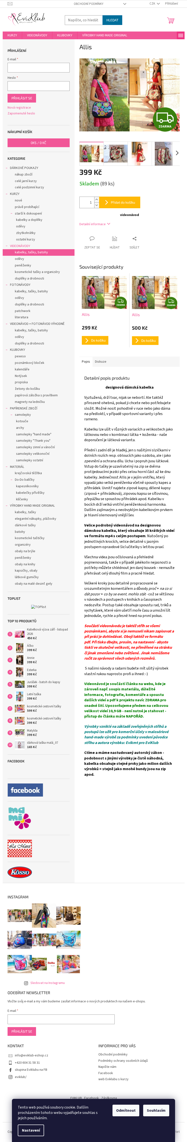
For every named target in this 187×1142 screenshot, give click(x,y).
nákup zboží (23, 174)
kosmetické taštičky (30, 538)
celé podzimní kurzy (29, 187)
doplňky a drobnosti (29, 278)
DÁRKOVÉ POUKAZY (24, 168)
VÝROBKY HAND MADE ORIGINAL (32, 505)
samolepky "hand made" (33, 434)
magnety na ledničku (30, 401)
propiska (21, 382)
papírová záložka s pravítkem (36, 395)
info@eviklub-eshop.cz (31, 1055)
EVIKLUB (76, 1098)
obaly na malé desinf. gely (33, 583)
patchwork (22, 311)
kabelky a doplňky (29, 219)
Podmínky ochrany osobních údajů (123, 1060)
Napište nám (107, 1066)
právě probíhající (27, 207)
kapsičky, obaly (26, 570)
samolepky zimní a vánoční (35, 447)
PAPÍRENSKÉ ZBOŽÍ (23, 408)
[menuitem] (12, 35)
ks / (38, 143)
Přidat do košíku (123, 202)
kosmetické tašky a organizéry (37, 272)
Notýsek (21, 376)
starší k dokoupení (28, 213)
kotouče (22, 421)
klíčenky (22, 499)
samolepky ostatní (29, 460)
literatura (21, 317)
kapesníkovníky (27, 486)
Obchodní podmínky (88, 4)
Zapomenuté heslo (21, 113)
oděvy (20, 226)
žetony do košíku (27, 388)
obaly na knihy (25, 564)
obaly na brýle (25, 551)
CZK (153, 3)
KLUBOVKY (17, 349)
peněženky (23, 265)
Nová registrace (19, 107)
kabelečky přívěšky (30, 492)
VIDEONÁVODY (20, 246)
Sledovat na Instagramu (47, 983)
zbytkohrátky (26, 233)
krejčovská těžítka (28, 473)
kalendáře (22, 369)
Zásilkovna (109, 1098)
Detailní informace (92, 224)
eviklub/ (21, 1077)
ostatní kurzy (25, 239)
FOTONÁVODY (20, 284)
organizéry (23, 544)
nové (18, 200)
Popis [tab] (86, 361)
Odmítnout (126, 1110)
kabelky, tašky (25, 512)
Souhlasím (156, 1110)
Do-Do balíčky (25, 479)
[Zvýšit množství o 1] (96, 199)
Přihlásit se (21, 98)
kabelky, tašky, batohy (31, 252)
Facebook (105, 1073)
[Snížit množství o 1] (96, 205)
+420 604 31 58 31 (27, 1062)
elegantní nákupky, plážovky (35, 518)
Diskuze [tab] (100, 361)
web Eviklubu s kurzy (113, 1079)
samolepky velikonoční (32, 453)
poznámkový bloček (29, 362)
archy (20, 427)
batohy (20, 531)
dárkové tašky (25, 525)
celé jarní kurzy (26, 181)
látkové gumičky (27, 577)
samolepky (23, 414)
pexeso (20, 356)
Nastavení (31, 1130)
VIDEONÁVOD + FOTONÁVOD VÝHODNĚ (37, 323)
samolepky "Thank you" (33, 440)
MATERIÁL (17, 466)
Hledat (112, 20)
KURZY (14, 194)
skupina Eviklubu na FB (31, 1069)
